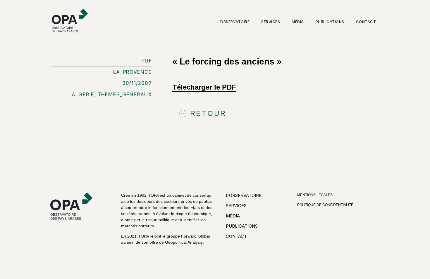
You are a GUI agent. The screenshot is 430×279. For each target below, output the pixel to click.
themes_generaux (125, 94)
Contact (366, 21)
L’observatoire (234, 21)
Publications (330, 21)
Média (298, 21)
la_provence (132, 72)
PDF (147, 61)
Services (270, 21)
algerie (83, 94)
